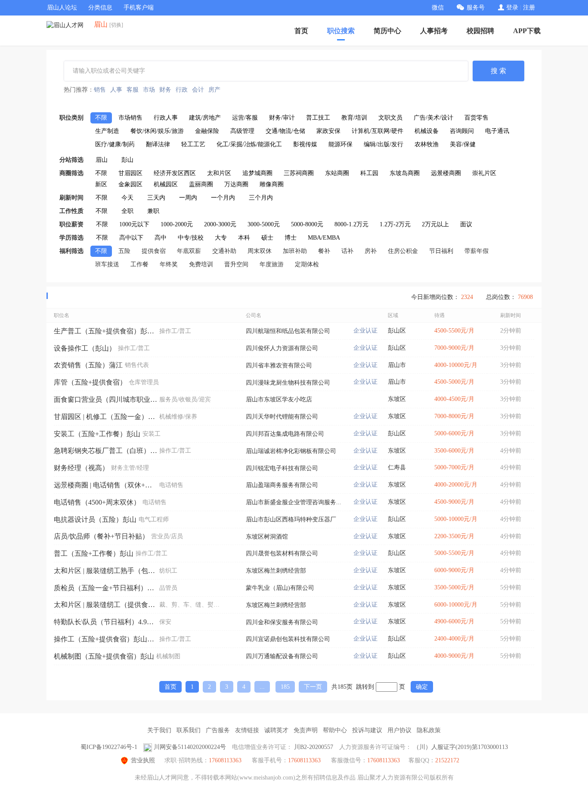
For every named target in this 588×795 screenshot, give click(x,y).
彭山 (127, 160)
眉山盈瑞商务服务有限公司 (282, 485)
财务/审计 (282, 117)
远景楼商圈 (446, 173)
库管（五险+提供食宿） (90, 382)
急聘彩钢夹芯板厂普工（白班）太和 (105, 450)
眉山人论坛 (62, 7)
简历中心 (387, 30)
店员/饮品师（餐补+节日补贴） (101, 536)
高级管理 (242, 131)
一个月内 (223, 197)
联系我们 (188, 730)
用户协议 (399, 730)
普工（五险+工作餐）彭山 (93, 553)
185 (285, 687)
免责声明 (306, 730)
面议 (466, 224)
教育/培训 (354, 117)
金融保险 (207, 131)
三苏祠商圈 (299, 173)
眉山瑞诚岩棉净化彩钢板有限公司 (291, 451)
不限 (101, 117)
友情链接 (247, 730)
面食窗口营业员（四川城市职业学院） (105, 399)
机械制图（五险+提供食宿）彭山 (104, 656)
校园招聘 (480, 30)
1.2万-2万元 (395, 224)
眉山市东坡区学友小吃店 (279, 399)
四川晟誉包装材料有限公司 (282, 553)
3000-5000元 (264, 224)
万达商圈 (236, 184)
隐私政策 (429, 730)
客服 (133, 89)
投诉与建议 (367, 730)
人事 (116, 89)
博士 (291, 237)
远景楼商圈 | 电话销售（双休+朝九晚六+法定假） (105, 485)
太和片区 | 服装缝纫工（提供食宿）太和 (105, 604)
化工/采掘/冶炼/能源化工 (249, 144)
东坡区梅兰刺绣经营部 (276, 570)
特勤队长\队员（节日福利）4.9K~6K (105, 622)
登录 (512, 7)
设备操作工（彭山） (85, 348)
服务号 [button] (476, 7)
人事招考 (434, 30)
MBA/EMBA (324, 237)
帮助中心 (335, 730)
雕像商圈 (272, 184)
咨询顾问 (462, 131)
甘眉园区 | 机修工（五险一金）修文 (105, 416)
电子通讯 (497, 131)
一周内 (188, 197)
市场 (149, 89)
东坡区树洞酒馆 (267, 536)
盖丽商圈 (201, 184)
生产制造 (107, 131)
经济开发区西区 (175, 173)
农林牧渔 (427, 144)
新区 (101, 184)
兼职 (153, 211)
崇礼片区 (484, 173)
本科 (244, 237)
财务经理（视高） (81, 467)
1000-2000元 (177, 224)
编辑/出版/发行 (383, 144)
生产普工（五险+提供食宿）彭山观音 (105, 331)
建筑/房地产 (205, 117)
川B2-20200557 (313, 747)
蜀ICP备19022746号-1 (108, 747)
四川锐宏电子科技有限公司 (282, 468)
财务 (165, 89)
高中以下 (131, 237)
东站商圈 (337, 173)
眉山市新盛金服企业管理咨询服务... (293, 502)
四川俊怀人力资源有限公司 (282, 348)
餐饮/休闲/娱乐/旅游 (157, 131)
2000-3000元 (220, 224)
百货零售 (476, 117)
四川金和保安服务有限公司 (282, 622)
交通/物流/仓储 (285, 131)
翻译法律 (158, 144)
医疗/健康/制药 (115, 144)
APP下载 (527, 30)
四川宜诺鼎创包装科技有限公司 (288, 639)
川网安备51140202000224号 (190, 747)
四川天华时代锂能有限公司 (282, 416)
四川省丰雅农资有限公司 (279, 365)
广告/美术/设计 (433, 117)
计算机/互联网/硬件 (377, 131)
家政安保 (328, 131)
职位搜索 (341, 30)
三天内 (156, 197)
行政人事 (166, 117)
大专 (221, 237)
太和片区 (219, 173)
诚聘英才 (276, 730)
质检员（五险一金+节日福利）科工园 (105, 588)
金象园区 (130, 184)
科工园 (369, 173)
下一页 (313, 687)
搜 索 (498, 70)
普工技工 (318, 117)
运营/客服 (245, 117)
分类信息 (100, 7)
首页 (301, 30)
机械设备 (427, 131)
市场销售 (130, 117)
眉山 (102, 160)
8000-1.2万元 (351, 224)
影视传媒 (305, 144)
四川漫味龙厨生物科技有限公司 (288, 382)
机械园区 (166, 184)
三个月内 (261, 197)
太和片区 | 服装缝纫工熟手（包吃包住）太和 (105, 570)
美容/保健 (463, 144)
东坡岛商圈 (405, 173)
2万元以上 (435, 224)
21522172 (447, 760)
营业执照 (143, 760)
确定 (422, 687)
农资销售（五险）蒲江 (88, 365)
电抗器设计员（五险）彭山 (95, 519)
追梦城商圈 (257, 173)
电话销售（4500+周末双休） (97, 502)
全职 (127, 211)
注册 (529, 7)
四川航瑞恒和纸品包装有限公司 (288, 331)
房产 (214, 89)
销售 (100, 89)
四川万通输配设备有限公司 (282, 656)
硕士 (267, 237)
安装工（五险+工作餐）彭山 (97, 434)
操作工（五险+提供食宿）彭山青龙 (105, 639)
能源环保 (340, 144)
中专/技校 (191, 237)
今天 (127, 197)
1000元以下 (134, 224)
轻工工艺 (193, 144)
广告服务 (218, 730)
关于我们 (159, 730)
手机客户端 (139, 7)
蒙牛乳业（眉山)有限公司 (280, 588)
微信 (438, 7)
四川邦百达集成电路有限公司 (285, 434)
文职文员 (390, 117)
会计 (198, 89)
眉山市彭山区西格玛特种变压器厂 (291, 519)
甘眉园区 (130, 173)
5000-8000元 (307, 224)
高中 (161, 237)
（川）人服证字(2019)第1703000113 (460, 747)
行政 (182, 89)
